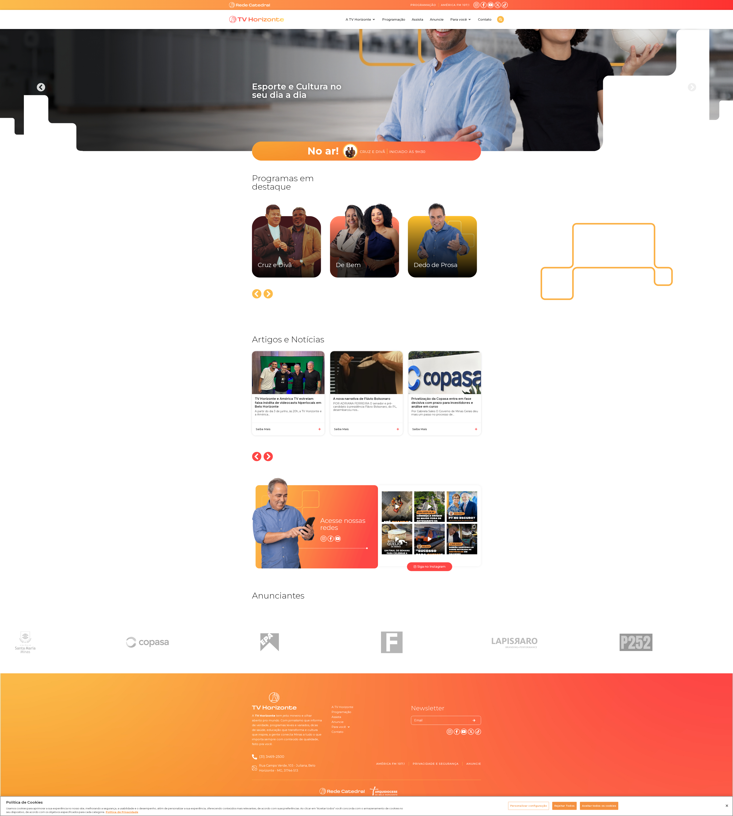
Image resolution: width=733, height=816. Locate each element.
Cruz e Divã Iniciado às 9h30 (392, 151)
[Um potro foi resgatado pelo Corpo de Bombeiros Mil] (397, 506)
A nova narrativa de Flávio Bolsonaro (283, 399)
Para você (339, 727)
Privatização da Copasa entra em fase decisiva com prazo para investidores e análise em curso (364, 403)
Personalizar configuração (528, 805)
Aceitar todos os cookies (599, 805)
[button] (360, 19)
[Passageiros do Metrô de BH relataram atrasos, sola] (429, 539)
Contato (337, 732)
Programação (423, 5)
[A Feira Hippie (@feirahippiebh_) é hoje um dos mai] (429, 506)
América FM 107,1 (455, 5)
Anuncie (338, 722)
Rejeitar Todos (564, 805)
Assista (336, 717)
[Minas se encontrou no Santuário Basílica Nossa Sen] (397, 539)
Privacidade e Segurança (436, 763)
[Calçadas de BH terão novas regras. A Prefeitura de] (462, 539)
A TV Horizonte (342, 707)
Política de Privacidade (122, 812)
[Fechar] (727, 806)
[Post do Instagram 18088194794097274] (462, 506)
